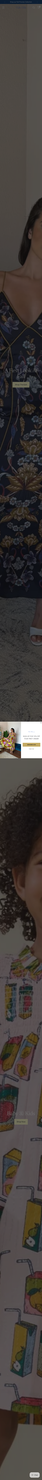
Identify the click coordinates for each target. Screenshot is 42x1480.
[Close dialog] (41, 722)
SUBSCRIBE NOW (31, 744)
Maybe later (31, 749)
